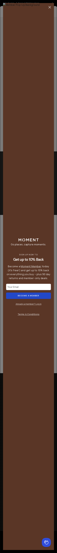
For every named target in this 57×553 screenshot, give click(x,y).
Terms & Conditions (29, 314)
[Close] (50, 7)
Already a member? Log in (28, 304)
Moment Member (31, 266)
